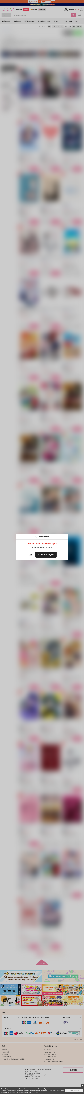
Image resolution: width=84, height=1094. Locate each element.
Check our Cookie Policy (57, 1090)
